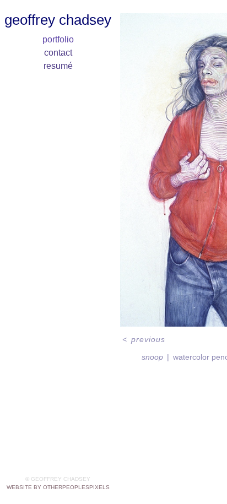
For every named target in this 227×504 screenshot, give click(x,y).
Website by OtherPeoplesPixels (58, 487)
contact (58, 52)
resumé (58, 66)
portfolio (58, 39)
